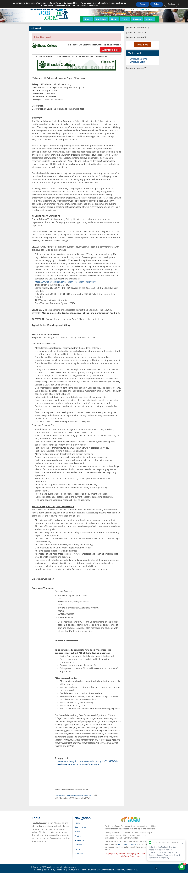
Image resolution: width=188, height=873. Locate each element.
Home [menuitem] (77, 823)
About (114, 19)
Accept (142, 4)
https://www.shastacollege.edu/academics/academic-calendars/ (65, 281)
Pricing (125, 19)
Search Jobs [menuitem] (80, 827)
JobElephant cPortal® (127, 844)
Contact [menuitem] (78, 844)
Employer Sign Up (138, 58)
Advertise (137, 19)
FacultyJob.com (52, 867)
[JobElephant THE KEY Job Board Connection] (130, 817)
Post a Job (142, 44)
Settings (171, 4)
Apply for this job (110, 49)
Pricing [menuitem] (78, 836)
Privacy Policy (74, 870)
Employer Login (137, 61)
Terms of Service (89, 870)
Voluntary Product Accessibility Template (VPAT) (118, 870)
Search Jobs (101, 19)
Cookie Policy (59, 5)
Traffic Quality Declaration (87, 5)
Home (88, 19)
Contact (149, 19)
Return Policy (49, 870)
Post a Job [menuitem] (79, 853)
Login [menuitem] (77, 849)
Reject (156, 4)
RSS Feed (37, 870)
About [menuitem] (77, 831)
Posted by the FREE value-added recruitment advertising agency (74, 795)
